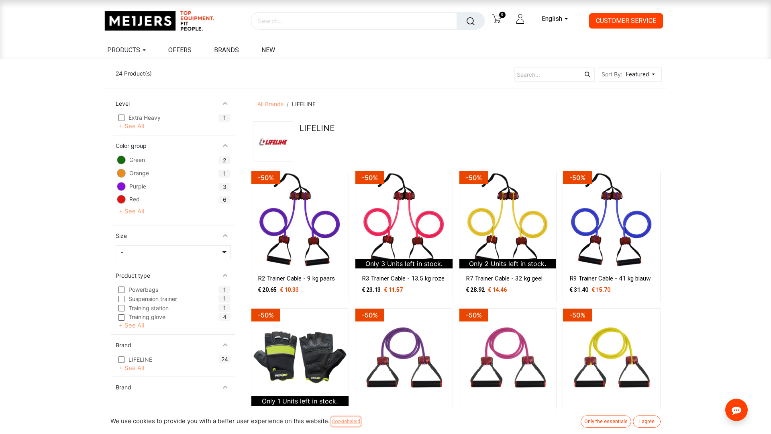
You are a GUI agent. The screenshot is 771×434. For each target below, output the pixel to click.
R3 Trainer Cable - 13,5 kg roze (403, 278)
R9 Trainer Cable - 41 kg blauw (610, 278)
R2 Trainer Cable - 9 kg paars (296, 278)
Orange (139, 173)
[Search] (471, 21)
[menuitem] (180, 50)
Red (134, 199)
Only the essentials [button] (606, 421)
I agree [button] (647, 421)
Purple (137, 186)
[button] (642, 74)
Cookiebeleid (346, 421)
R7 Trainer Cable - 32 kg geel (504, 278)
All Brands (270, 103)
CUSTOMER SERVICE (626, 21)
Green (137, 160)
